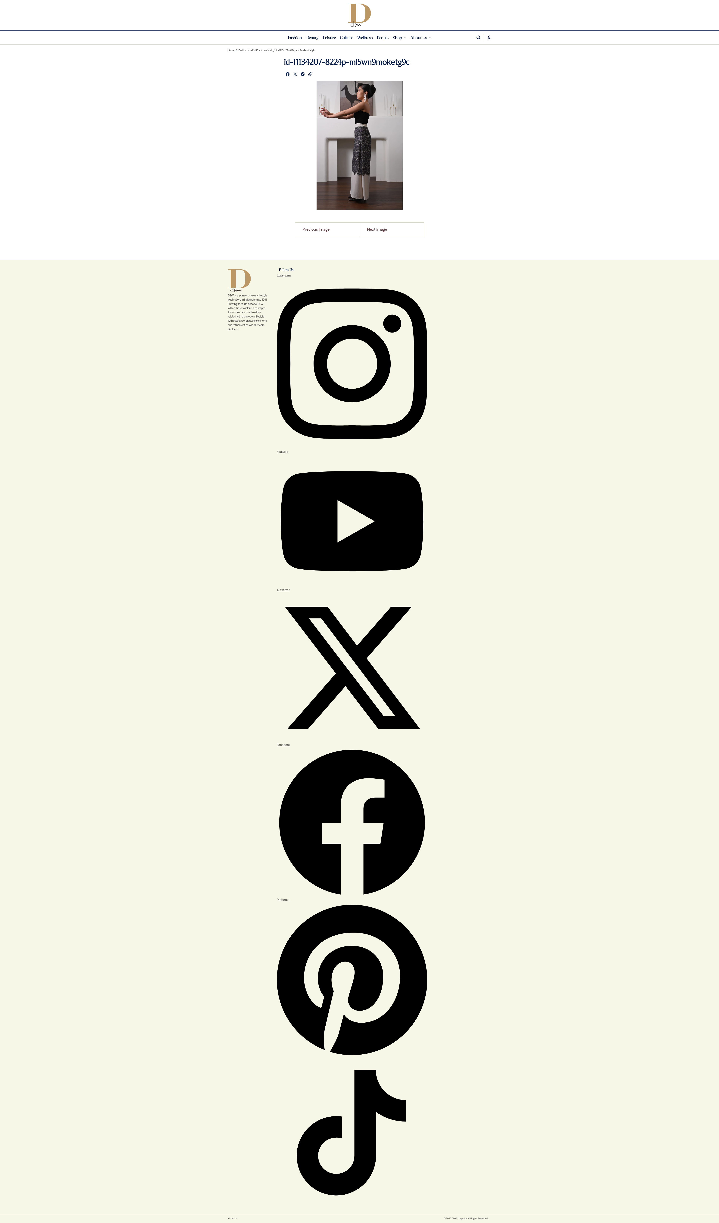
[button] (478, 37)
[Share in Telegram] (302, 74)
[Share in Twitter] (295, 74)
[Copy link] (310, 74)
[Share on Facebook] (287, 74)
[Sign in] (489, 37)
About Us (232, 1218)
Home (231, 50)
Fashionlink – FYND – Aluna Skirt (255, 50)
